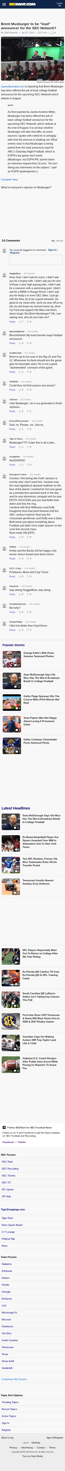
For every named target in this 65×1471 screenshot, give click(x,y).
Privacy (13, 1447)
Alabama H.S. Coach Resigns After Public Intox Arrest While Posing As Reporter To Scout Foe (40, 1063)
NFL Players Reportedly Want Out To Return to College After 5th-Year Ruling (40, 953)
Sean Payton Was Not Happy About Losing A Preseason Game (40, 721)
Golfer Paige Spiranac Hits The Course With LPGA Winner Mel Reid (41, 699)
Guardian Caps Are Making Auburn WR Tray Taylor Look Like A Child (39, 1040)
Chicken (13, 399)
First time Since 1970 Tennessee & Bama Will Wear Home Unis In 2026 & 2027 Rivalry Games (41, 1018)
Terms (52, 1447)
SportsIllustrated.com (12, 86)
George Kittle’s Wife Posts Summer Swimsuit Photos (39, 655)
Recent (59, 241)
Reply (12, 321)
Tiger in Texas (15, 439)
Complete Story (9, 179)
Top (53, 241)
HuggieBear (15, 273)
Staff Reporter (11, 32)
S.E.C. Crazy (15, 568)
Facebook (8, 1142)
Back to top (8, 1437)
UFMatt (12, 547)
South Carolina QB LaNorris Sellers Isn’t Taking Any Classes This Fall (41, 996)
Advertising (27, 1447)
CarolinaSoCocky (17, 604)
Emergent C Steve (18, 474)
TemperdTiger (15, 622)
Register (7, 1430)
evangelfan (14, 457)
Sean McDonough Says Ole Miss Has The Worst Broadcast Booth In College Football (42, 678)
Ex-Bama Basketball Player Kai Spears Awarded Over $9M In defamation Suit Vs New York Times (40, 842)
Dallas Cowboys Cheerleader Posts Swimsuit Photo (40, 741)
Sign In (5, 1423)
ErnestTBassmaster (19, 421)
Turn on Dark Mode (32, 1456)
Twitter (22, 1142)
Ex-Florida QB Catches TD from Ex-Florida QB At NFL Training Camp (40, 975)
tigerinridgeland (16, 331)
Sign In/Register (54, 1437)
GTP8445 (13, 382)
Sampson (13, 586)
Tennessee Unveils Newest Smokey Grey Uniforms (38, 882)
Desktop (36, 1442)
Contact (41, 1447)
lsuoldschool (15, 353)
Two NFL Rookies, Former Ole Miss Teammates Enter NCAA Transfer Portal (40, 862)
